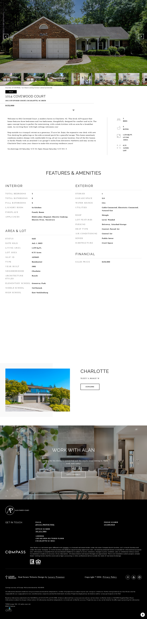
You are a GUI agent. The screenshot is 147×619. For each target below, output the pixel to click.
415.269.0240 (109, 525)
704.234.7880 (41, 531)
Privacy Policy (110, 577)
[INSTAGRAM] (128, 577)
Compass (66, 547)
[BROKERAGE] (139, 577)
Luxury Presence (56, 577)
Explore (90, 387)
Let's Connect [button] (74, 475)
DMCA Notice (10, 606)
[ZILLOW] (134, 577)
